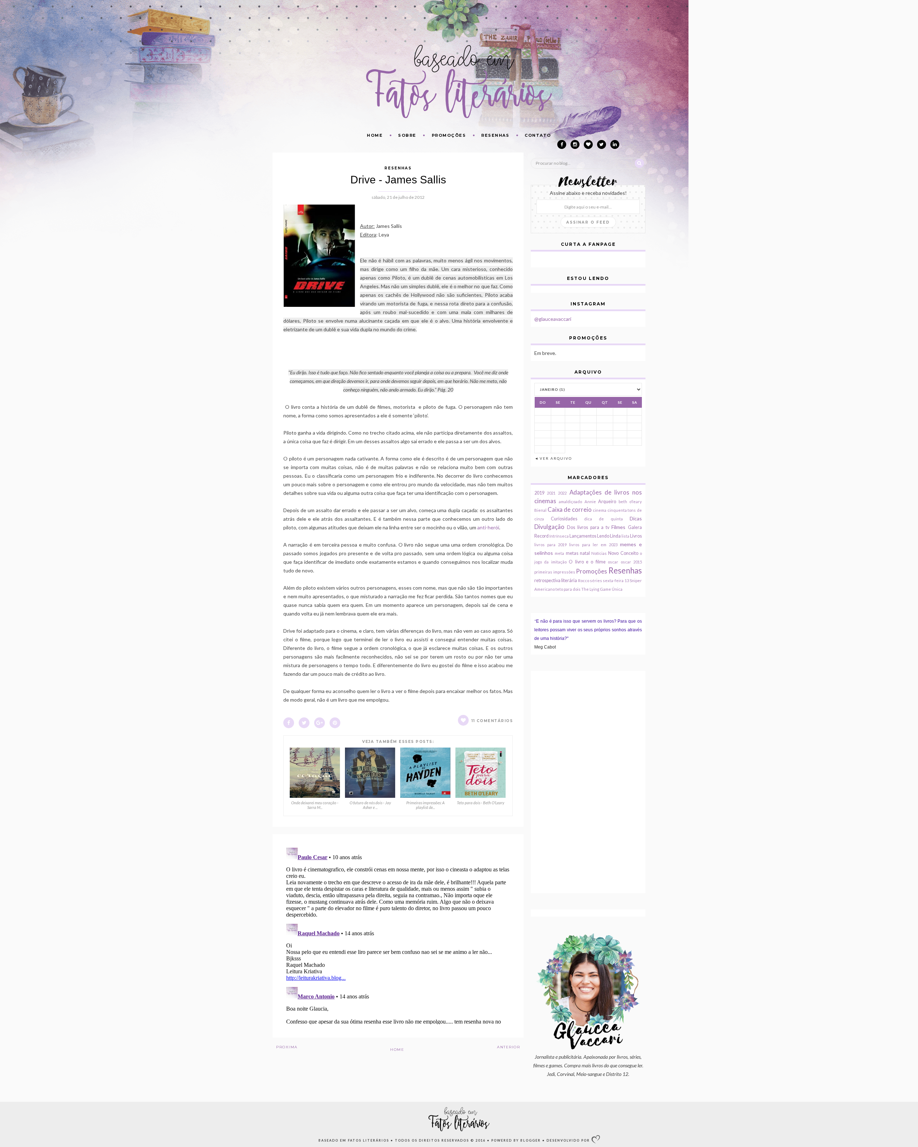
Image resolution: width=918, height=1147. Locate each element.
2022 (562, 493)
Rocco (583, 580)
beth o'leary (630, 501)
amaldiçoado (570, 501)
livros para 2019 (550, 544)
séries (596, 580)
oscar (613, 562)
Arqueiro (607, 501)
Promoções (449, 135)
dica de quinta (603, 518)
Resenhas (495, 135)
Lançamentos (582, 536)
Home (375, 135)
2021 (551, 493)
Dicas (636, 518)
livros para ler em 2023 (593, 544)
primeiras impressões (554, 572)
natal (585, 553)
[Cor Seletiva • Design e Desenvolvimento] (595, 1141)
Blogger (530, 1140)
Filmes (618, 527)
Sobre (407, 135)
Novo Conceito (623, 553)
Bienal (540, 510)
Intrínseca (559, 536)
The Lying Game (596, 589)
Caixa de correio (570, 509)
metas (572, 553)
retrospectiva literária (555, 580)
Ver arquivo (556, 458)
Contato (538, 135)
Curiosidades (564, 518)
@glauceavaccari (552, 319)
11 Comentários (492, 720)
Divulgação (549, 526)
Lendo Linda (609, 536)
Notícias (599, 553)
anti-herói (488, 527)
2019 (539, 493)
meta (559, 553)
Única (617, 589)
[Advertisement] (588, 782)
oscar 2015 (631, 562)
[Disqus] (398, 934)
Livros (636, 536)
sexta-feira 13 (616, 580)
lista (625, 536)
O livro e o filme (587, 562)
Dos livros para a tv (588, 527)
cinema (599, 510)
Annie (590, 501)
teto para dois (568, 589)
